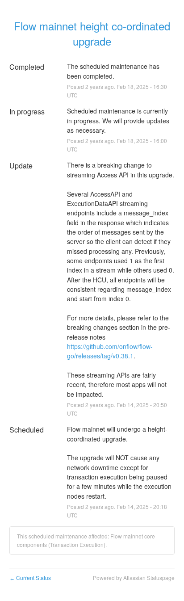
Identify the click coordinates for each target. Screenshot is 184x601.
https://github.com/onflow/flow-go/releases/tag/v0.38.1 (110, 351)
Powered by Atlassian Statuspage (134, 577)
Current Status (30, 577)
